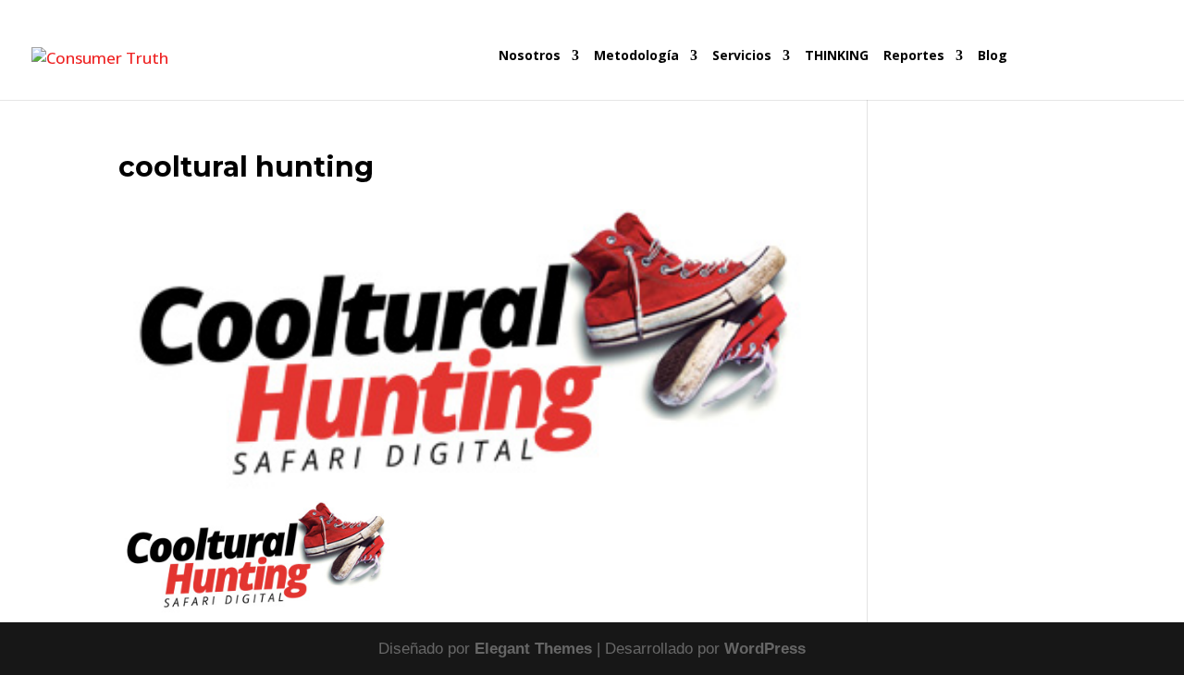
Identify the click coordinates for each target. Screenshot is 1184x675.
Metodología (636, 56)
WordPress (765, 648)
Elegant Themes (533, 648)
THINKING (837, 56)
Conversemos (1082, 74)
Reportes (913, 56)
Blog (992, 56)
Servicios (741, 56)
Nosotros (530, 56)
